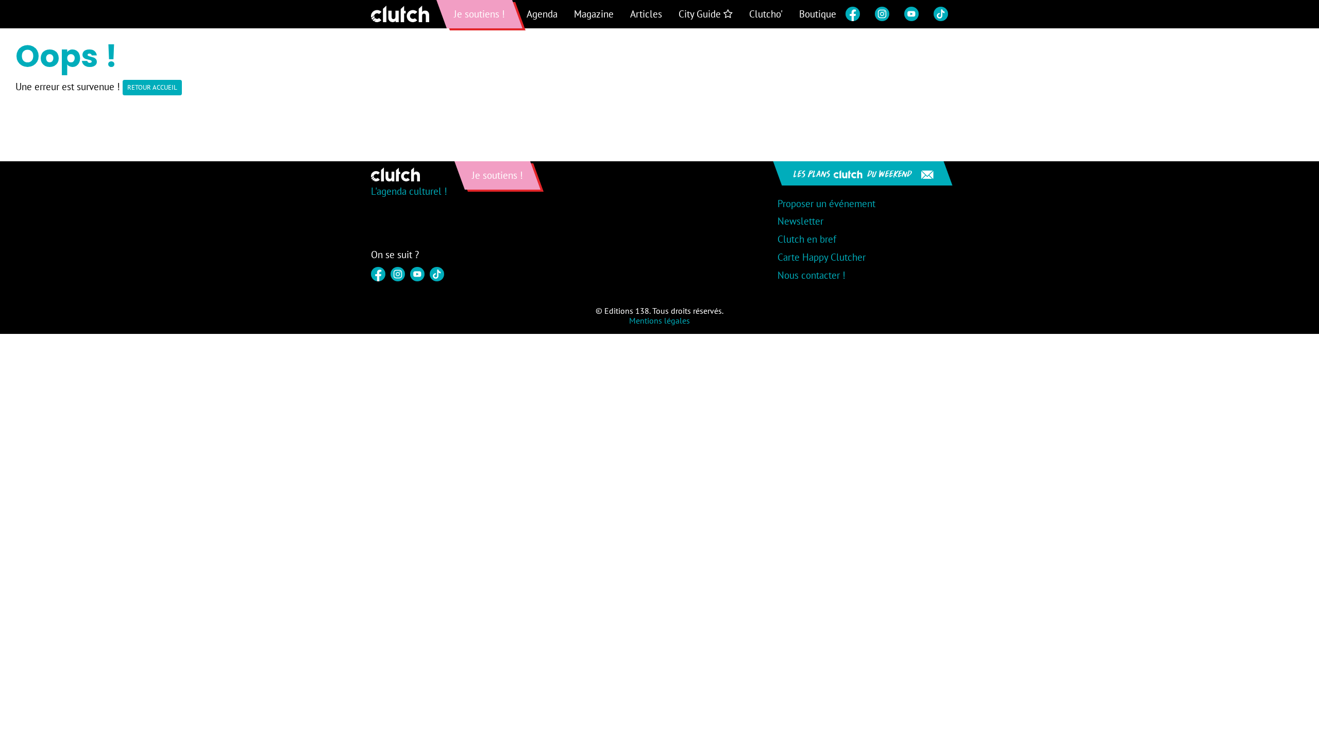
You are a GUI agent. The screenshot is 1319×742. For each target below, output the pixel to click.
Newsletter (800, 221)
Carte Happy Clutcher (821, 257)
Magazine (594, 14)
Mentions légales (659, 320)
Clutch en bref (806, 239)
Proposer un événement (826, 203)
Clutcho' (766, 14)
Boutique (817, 14)
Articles (646, 14)
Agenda (542, 14)
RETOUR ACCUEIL (152, 87)
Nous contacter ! (811, 275)
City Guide (701, 14)
